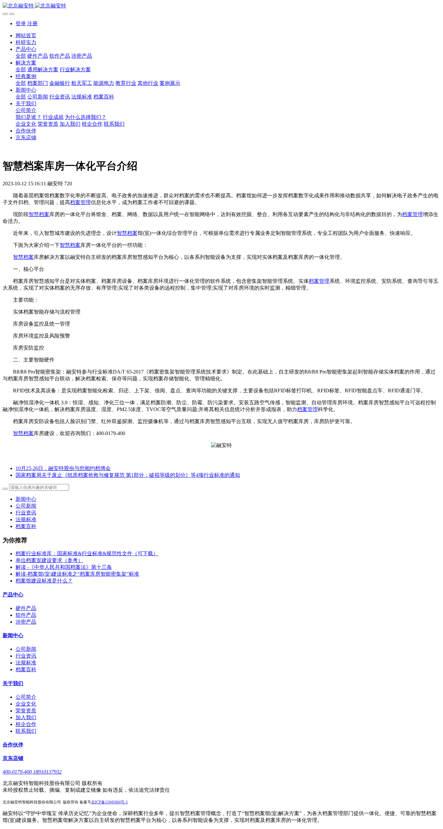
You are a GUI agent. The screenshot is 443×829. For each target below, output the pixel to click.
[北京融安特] (221, 6)
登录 (21, 23)
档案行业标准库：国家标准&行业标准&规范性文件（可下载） (87, 553)
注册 (32, 23)
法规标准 (26, 519)
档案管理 (80, 202)
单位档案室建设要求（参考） (49, 560)
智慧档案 (39, 214)
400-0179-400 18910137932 (32, 772)
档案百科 (26, 526)
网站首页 (26, 35)
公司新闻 (26, 506)
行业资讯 (26, 512)
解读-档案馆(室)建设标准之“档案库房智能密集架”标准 (77, 574)
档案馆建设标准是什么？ (44, 580)
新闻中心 (26, 499)
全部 (21, 56)
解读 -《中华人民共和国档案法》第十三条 (64, 567)
